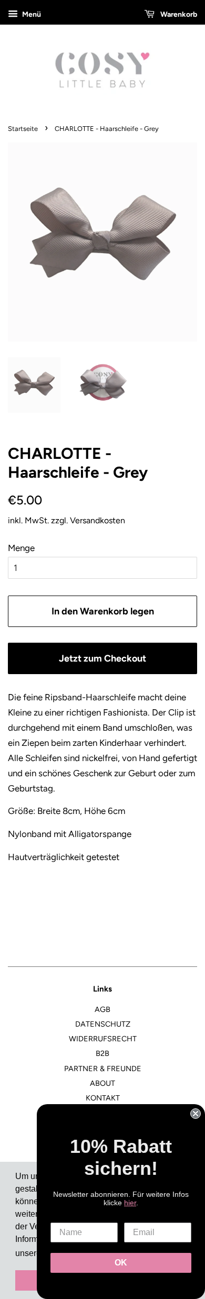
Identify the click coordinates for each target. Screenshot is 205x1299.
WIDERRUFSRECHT (103, 1038)
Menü (30, 14)
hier (130, 1202)
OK (121, 1262)
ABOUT (102, 1083)
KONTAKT (103, 1098)
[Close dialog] (195, 1113)
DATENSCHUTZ (102, 1024)
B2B (102, 1053)
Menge (21, 548)
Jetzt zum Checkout (102, 658)
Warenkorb (178, 14)
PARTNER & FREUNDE (102, 1068)
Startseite (23, 129)
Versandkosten (97, 520)
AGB (102, 1009)
